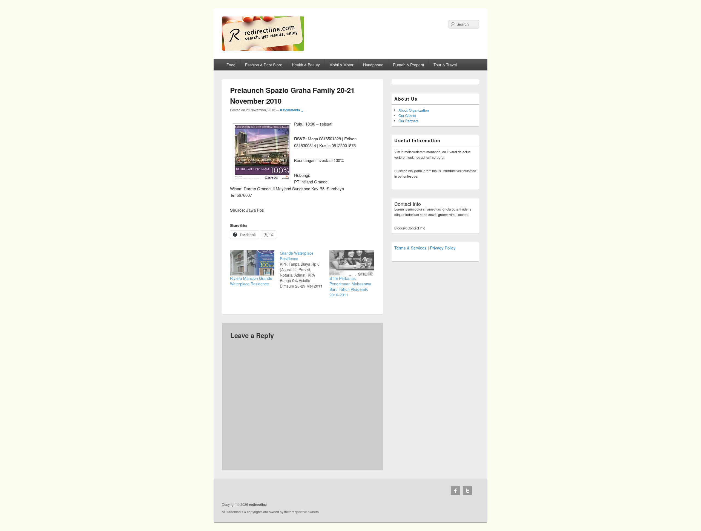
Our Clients (407, 115)
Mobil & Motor (341, 64)
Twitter (467, 490)
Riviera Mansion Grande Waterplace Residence (251, 281)
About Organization (413, 110)
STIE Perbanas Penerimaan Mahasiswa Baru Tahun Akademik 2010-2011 (350, 286)
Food (230, 64)
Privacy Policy (443, 248)
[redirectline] (263, 49)
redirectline (258, 504)
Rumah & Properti (408, 64)
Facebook (455, 490)
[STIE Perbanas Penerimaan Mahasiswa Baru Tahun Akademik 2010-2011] (351, 263)
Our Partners (408, 120)
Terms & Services (410, 248)
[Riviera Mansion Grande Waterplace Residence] (252, 263)
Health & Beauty (306, 64)
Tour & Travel (445, 64)
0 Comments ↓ (291, 109)
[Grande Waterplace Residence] (305, 269)
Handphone (373, 64)
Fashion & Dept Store (263, 64)
